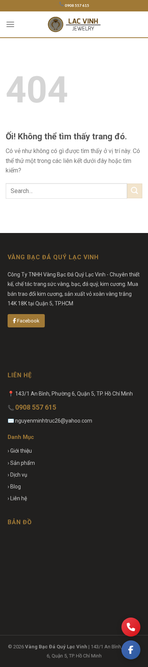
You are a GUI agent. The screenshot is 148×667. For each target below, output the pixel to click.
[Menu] (10, 24)
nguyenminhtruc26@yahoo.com (53, 421)
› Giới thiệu (20, 451)
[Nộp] (134, 191)
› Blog (14, 486)
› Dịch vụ (17, 475)
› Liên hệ (17, 498)
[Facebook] (130, 649)
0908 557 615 (77, 5)
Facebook (27, 321)
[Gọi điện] (130, 627)
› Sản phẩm (21, 463)
